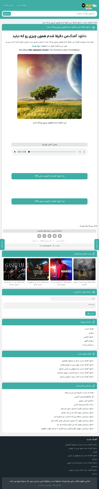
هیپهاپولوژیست (45, 246)
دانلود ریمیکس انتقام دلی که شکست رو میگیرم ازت (73, 416)
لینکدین (49, 236)
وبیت (40, 485)
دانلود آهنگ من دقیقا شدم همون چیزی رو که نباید (69, 27)
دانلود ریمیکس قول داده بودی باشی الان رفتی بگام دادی (72, 421)
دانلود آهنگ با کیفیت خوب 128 (48, 201)
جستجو (7, 14)
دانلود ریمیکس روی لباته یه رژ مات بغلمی (77, 412)
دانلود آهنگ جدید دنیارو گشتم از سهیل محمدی (75, 373)
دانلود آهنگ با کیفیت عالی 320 (48, 176)
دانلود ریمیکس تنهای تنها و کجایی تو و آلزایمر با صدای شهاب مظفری (67, 428)
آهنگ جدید (21, 5)
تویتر (55, 236)
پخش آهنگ (8, 5)
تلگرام (39, 236)
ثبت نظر (90, 313)
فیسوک (60, 236)
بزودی (91, 333)
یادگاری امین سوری (86, 401)
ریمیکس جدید (87, 345)
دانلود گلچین (88, 337)
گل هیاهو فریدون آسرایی (83, 397)
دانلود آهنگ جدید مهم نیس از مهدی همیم (76, 365)
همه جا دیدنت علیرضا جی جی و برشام (79, 393)
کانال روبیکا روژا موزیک (88, 226)
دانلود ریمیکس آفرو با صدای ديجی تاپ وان (77, 408)
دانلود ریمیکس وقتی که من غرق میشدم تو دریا (75, 424)
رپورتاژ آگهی (88, 341)
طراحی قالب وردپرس (52, 485)
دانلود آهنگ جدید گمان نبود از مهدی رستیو (76, 377)
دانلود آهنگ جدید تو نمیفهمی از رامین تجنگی (76, 369)
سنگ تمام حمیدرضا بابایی (83, 404)
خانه (95, 23)
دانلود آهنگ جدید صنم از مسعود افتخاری (77, 361)
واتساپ (44, 236)
